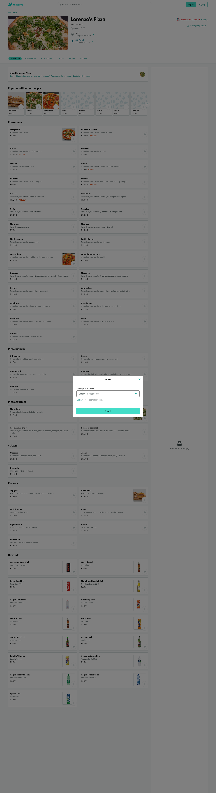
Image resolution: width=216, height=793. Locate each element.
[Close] (139, 379)
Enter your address (85, 388)
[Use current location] (136, 394)
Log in (79, 400)
